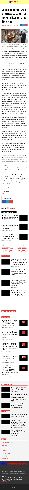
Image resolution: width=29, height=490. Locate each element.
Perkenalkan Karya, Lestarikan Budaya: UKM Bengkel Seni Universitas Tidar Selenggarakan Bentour (9, 334)
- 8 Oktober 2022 (8, 240)
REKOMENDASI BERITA (9, 212)
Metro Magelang (5, 442)
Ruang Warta (4, 458)
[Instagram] (4, 468)
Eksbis (3, 193)
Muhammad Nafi (4, 362)
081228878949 (5, 481)
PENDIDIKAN (6, 411)
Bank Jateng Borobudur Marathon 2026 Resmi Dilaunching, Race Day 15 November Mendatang (18, 261)
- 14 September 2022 (11, 376)
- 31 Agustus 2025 (11, 327)
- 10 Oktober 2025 (8, 230)
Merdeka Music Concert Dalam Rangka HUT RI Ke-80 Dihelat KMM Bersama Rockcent (18, 293)
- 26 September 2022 (11, 362)
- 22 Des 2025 (19, 287)
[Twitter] (23, 25)
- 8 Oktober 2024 (8, 220)
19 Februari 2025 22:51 (11, 25)
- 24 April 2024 (8, 351)
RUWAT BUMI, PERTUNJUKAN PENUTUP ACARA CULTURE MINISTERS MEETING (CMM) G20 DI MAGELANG (9, 370)
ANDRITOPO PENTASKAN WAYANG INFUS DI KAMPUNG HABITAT (9, 358)
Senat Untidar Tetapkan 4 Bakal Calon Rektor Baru (18, 415)
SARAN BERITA (6, 384)
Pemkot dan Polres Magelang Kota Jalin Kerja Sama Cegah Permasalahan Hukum (22, 249)
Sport (2, 456)
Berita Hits (4, 448)
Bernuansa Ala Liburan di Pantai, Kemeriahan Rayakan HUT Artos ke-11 (9, 236)
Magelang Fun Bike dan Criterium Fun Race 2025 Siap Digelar (18, 389)
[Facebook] (21, 25)
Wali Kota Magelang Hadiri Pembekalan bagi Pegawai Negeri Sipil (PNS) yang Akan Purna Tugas (18, 397)
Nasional (3, 445)
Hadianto (4, 25)
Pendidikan (4, 453)
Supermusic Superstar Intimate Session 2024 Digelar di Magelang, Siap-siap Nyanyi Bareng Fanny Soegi (10, 346)
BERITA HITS (6, 256)
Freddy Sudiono (13, 276)
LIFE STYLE (5, 317)
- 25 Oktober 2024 (8, 339)
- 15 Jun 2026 (19, 276)
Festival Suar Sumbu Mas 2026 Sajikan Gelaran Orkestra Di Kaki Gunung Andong (18, 272)
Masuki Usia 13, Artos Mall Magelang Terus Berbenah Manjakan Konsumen (10, 217)
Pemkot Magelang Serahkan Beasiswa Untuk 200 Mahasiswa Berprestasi (19, 433)
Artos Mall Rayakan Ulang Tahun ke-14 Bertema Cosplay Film (9, 226)
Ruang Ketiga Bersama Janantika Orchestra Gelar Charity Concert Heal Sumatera (18, 283)
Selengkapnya (24, 255)
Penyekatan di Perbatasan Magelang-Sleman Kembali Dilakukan (19, 405)
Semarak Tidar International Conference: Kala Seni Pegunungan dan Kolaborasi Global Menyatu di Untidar (18, 424)
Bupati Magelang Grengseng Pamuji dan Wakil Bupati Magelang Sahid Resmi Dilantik (7, 249)
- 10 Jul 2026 (16, 266)
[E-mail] (26, 25)
